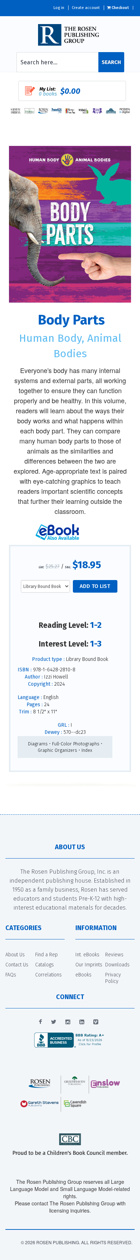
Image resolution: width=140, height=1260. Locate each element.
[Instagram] (68, 1022)
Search (111, 62)
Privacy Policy (113, 978)
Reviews (114, 955)
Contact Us (16, 965)
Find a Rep (46, 955)
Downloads (117, 965)
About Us (15, 955)
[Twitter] (54, 1022)
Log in (58, 7)
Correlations (48, 975)
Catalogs (44, 965)
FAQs (10, 975)
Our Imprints (88, 965)
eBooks (83, 975)
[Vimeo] (96, 1022)
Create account (86, 7)
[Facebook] (40, 1022)
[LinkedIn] (82, 1022)
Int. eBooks (87, 955)
